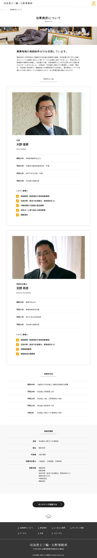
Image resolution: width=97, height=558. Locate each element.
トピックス (58, 533)
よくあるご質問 (59, 528)
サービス (23, 533)
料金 (41, 533)
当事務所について (26, 528)
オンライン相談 (78, 528)
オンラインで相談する (47, 504)
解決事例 (43, 528)
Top (48, 517)
